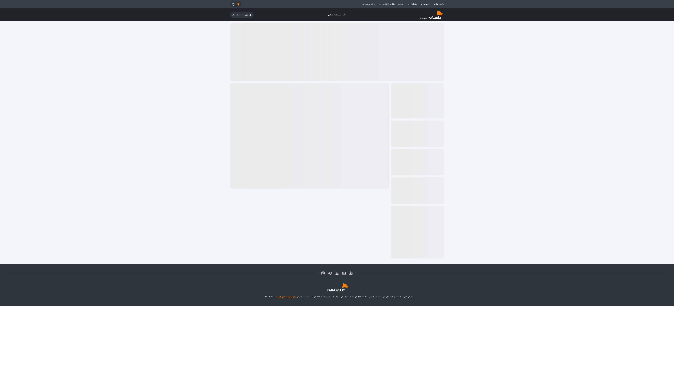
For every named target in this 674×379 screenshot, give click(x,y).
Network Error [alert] (654, 8)
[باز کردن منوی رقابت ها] (434, 4)
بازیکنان (413, 4)
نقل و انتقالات (388, 4)
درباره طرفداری (369, 4)
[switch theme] (236, 4)
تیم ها (426, 4)
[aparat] (351, 273)
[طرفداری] (408, 15)
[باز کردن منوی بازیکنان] (408, 4)
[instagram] (323, 273)
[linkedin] (344, 273)
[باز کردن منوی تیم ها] (421, 4)
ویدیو (400, 4)
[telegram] (330, 273)
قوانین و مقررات (286, 296)
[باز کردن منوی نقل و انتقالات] (380, 4)
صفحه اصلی (334, 14)
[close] (617, 5)
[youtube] (337, 273)
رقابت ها (440, 4)
